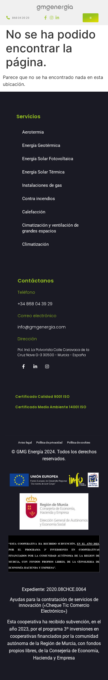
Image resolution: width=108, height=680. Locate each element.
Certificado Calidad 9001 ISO (42, 396)
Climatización (35, 244)
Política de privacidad (49, 442)
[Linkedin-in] (57, 18)
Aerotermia (33, 132)
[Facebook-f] (45, 18)
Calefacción (33, 212)
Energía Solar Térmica (43, 172)
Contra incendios (38, 198)
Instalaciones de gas (42, 185)
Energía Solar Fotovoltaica (47, 158)
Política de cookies (78, 442)
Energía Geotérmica (41, 145)
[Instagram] (51, 18)
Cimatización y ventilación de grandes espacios (50, 228)
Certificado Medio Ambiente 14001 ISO (50, 406)
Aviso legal (25, 442)
